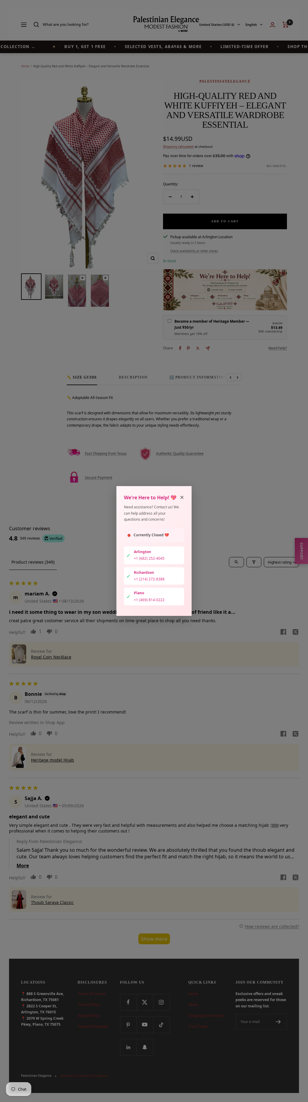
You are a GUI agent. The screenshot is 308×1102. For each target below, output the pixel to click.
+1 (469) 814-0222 (149, 599)
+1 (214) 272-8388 (149, 579)
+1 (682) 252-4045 (149, 558)
